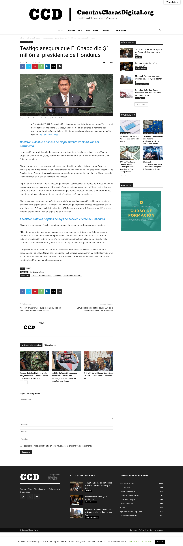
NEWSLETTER (92, 30)
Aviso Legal (159, 530)
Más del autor (50, 345)
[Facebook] (22, 66)
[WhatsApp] (41, 66)
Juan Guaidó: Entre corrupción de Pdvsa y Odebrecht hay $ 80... (148, 52)
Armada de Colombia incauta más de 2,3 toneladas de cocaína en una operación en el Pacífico (34, 375)
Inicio (22, 38)
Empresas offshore (142, 84)
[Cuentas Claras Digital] (91, 13)
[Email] (53, 66)
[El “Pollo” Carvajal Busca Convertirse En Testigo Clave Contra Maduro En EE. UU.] (98, 361)
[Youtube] (37, 496)
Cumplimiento (125, 133)
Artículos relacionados (31, 345)
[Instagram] (22, 496)
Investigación (140, 98)
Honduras (57, 275)
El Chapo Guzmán (44, 275)
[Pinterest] (35, 66)
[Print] (59, 66)
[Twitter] (28, 66)
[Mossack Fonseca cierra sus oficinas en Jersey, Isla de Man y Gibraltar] (126, 79)
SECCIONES (121, 30)
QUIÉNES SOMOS (74, 30)
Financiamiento (141, 68)
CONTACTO (107, 30)
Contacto (133, 530)
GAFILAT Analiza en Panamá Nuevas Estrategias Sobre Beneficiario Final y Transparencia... (127, 167)
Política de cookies (145, 530)
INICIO (60, 30)
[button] (160, 30)
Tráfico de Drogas (33, 38)
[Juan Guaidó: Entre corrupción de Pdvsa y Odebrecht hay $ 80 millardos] (126, 53)
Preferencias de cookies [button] (140, 541)
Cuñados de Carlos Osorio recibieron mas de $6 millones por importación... (148, 92)
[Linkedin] (47, 66)
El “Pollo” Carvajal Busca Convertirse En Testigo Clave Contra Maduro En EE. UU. (98, 375)
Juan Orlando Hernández (72, 275)
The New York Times (37, 272)
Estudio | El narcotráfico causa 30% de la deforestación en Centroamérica (95, 309)
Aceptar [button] (160, 542)
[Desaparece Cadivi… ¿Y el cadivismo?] (126, 66)
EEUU (34, 275)
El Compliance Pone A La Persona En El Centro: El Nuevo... (129, 138)
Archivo (138, 57)
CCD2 (25, 62)
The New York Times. (48, 134)
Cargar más (140, 104)
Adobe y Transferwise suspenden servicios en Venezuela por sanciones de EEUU (40, 309)
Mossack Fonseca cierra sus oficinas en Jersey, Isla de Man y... (148, 79)
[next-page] (26, 382)
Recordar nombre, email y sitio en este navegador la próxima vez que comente (57, 446)
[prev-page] (21, 382)
